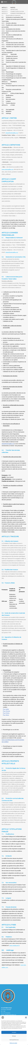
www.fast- (23, 965)
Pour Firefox (6, 713)
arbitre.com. (5, 967)
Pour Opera (6, 715)
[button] (26, 1017)
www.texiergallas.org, (7, 169)
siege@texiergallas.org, (12, 132)
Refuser (14, 1036)
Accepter (14, 1032)
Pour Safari (6, 709)
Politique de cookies (13, 1043)
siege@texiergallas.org (12, 252)
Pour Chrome (6, 711)
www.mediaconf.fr (14, 945)
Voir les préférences (14, 1039)
